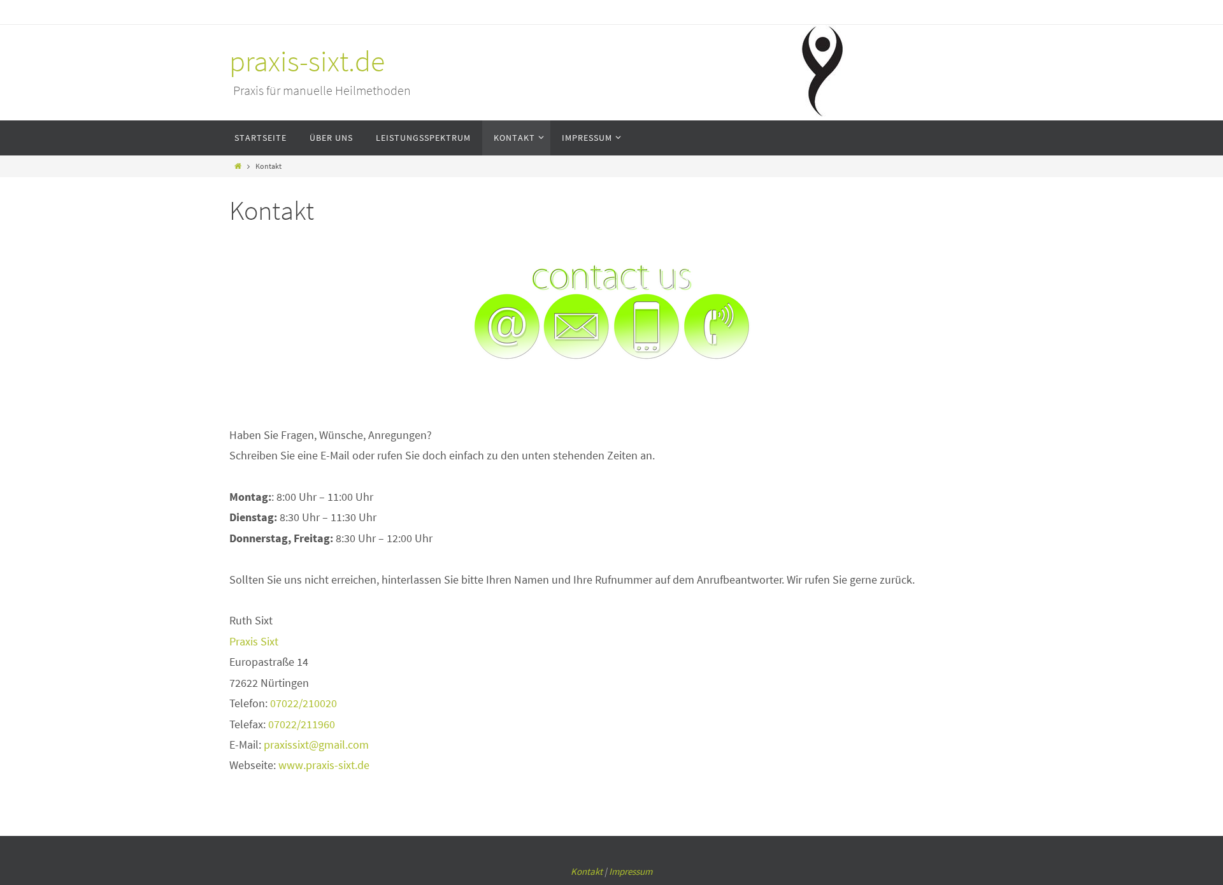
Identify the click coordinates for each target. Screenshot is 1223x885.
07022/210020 (303, 703)
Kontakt (587, 871)
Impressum (630, 871)
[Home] (237, 166)
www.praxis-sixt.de (323, 765)
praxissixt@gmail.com (316, 744)
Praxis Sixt (253, 641)
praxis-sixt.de (307, 61)
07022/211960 (301, 724)
